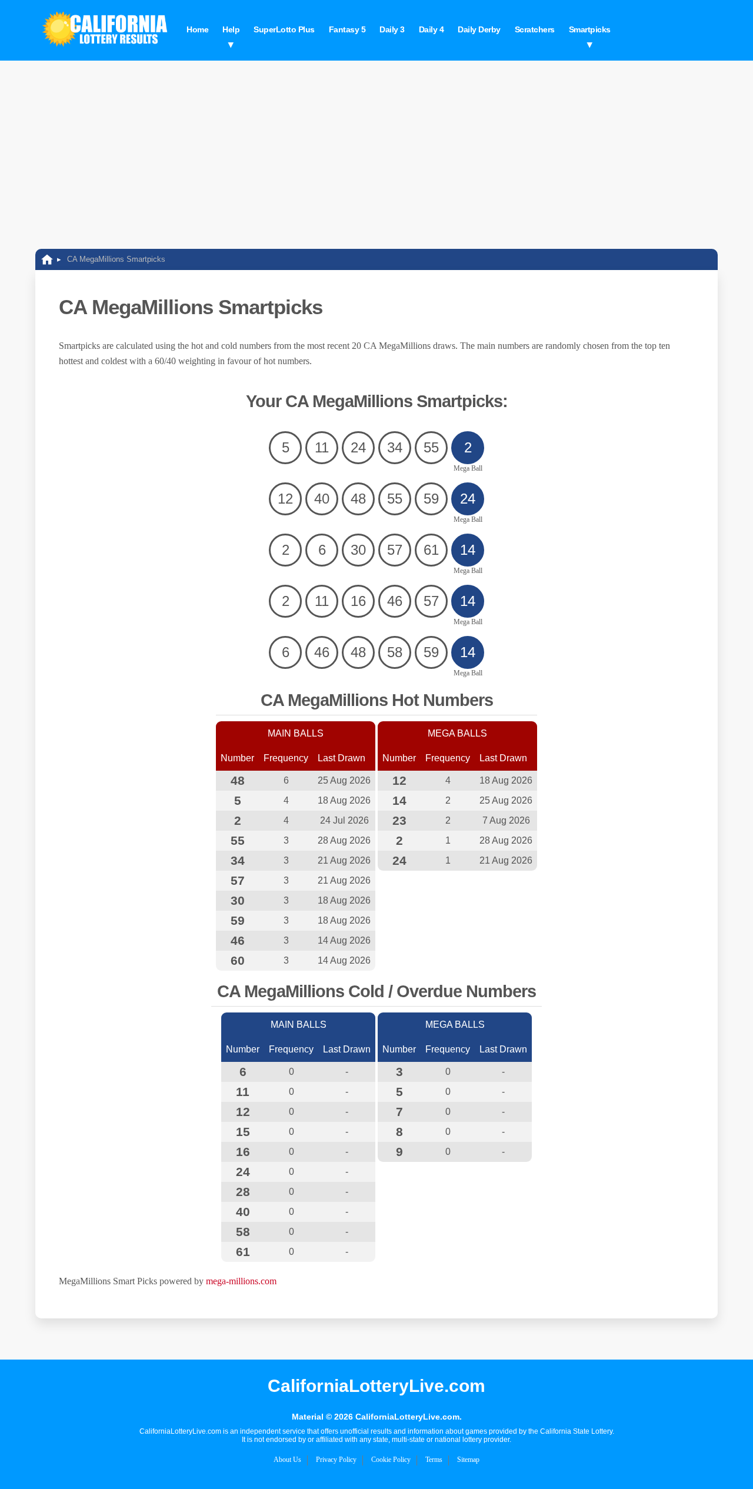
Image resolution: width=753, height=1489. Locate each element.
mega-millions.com (241, 1281)
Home (197, 29)
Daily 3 (392, 29)
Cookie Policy (391, 1459)
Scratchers (535, 29)
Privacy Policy (336, 1459)
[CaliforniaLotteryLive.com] (47, 259)
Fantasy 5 (347, 29)
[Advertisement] (376, 148)
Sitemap (468, 1459)
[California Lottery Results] (105, 30)
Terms (433, 1459)
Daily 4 (431, 29)
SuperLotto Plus (284, 29)
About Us (287, 1459)
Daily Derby (479, 29)
